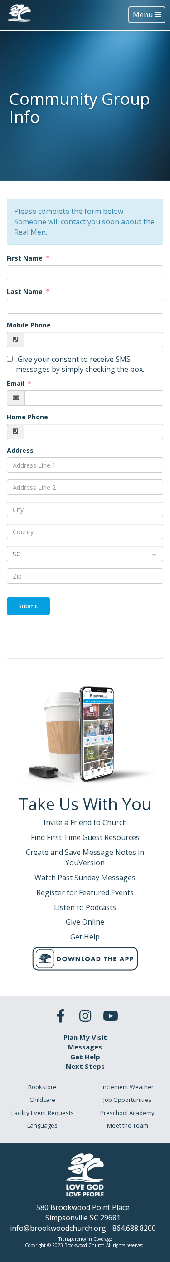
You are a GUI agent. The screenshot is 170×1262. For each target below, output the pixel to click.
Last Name (25, 291)
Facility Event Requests (42, 1113)
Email (16, 383)
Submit (28, 606)
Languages (42, 1125)
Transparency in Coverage (85, 1239)
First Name (25, 258)
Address (20, 450)
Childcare (42, 1100)
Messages (85, 1046)
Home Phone (27, 417)
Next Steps (85, 1066)
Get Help (85, 1056)
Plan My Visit (85, 1037)
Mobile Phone (29, 325)
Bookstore (42, 1087)
